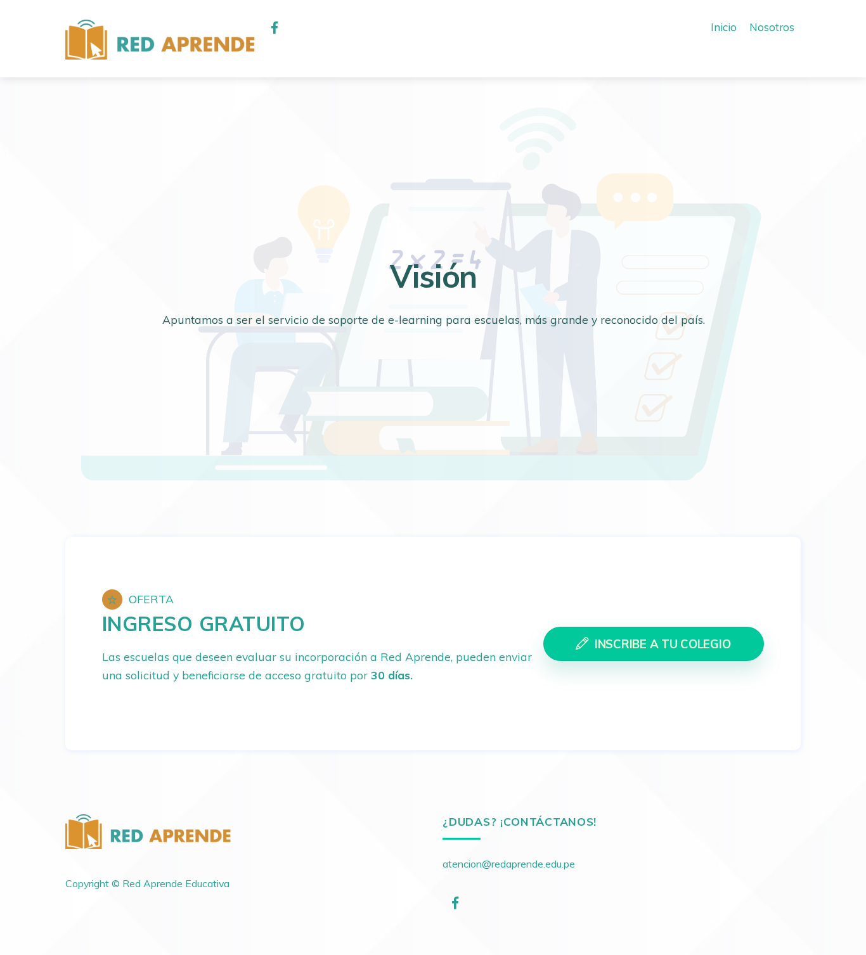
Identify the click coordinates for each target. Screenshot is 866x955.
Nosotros (771, 27)
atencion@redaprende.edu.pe (509, 863)
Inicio (724, 27)
